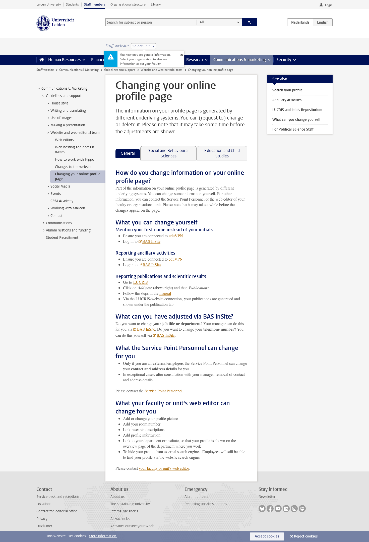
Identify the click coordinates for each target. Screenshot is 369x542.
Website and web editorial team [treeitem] (75, 132)
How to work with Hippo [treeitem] (74, 159)
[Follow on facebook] (270, 508)
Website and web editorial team (161, 70)
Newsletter (267, 496)
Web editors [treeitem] (64, 140)
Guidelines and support (119, 70)
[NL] (300, 22)
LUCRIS (140, 282)
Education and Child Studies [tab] (222, 153)
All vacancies (120, 518)
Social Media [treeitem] (60, 186)
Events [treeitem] (55, 193)
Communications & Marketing (79, 70)
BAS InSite (151, 241)
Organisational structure (128, 4)
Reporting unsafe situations (205, 504)
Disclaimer (44, 526)
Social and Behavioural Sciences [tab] (168, 153)
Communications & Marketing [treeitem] (64, 88)
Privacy (41, 518)
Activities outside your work (132, 526)
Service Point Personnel (163, 390)
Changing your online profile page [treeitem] (77, 176)
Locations (43, 504)
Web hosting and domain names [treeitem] (74, 149)
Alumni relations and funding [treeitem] (68, 230)
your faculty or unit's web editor (164, 468)
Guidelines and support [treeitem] (64, 95)
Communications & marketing (239, 59)
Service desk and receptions (57, 496)
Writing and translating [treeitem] (68, 110)
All (202, 22)
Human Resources (64, 59)
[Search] (250, 22)
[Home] (40, 60)
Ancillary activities (286, 100)
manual (165, 293)
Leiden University (48, 4)
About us (117, 496)
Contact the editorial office (56, 511)
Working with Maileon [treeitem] (67, 208)
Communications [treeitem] (59, 223)
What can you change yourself (296, 119)
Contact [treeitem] (56, 215)
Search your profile (287, 90)
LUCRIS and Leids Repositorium (297, 109)
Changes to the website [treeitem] (73, 166)
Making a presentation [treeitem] (67, 125)
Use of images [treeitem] (61, 117)
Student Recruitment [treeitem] (62, 237)
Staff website (45, 70)
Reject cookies (306, 536)
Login (329, 5)
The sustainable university (130, 504)
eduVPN (176, 235)
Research (194, 59)
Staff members (94, 4)
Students (72, 4)
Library (156, 4)
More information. (103, 536)
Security (283, 59)
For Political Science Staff (293, 129)
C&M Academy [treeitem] (61, 201)
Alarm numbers (196, 496)
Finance (98, 59)
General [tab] (128, 153)
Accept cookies (267, 536)
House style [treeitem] (59, 103)
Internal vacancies (124, 511)
